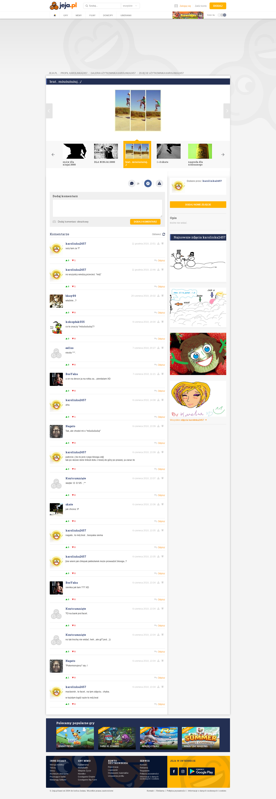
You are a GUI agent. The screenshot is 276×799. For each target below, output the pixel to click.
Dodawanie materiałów (118, 773)
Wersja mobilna (57, 765)
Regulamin (144, 771)
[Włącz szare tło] (222, 15)
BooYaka (72, 374)
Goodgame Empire (86, 777)
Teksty (53, 768)
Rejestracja (113, 767)
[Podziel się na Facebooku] (148, 183)
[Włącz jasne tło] (219, 15)
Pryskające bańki (58, 777)
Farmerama (83, 765)
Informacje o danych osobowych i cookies (149, 778)
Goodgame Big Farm (87, 780)
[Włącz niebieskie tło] (224, 15)
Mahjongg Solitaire (58, 780)
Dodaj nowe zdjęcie (198, 204)
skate (69, 504)
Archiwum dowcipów (59, 774)
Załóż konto (201, 6)
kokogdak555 (75, 322)
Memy (79, 15)
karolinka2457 (76, 243)
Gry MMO (84, 760)
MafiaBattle (83, 768)
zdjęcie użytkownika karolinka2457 (161, 73)
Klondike (82, 774)
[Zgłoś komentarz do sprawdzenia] (159, 243)
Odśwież (156, 234)
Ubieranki (126, 15)
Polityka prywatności (149, 774)
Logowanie (113, 770)
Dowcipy (108, 15)
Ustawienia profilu (116, 776)
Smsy (52, 771)
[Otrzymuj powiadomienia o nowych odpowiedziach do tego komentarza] (163, 243)
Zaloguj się (185, 6)
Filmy (92, 15)
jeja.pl (53, 73)
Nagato (70, 426)
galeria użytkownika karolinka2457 (113, 73)
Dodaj (217, 5)
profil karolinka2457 (74, 73)
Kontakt (143, 765)
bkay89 (71, 296)
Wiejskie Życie (84, 771)
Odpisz (161, 260)
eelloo (69, 348)
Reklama (144, 768)
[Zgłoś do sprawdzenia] (159, 183)
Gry (65, 15)
